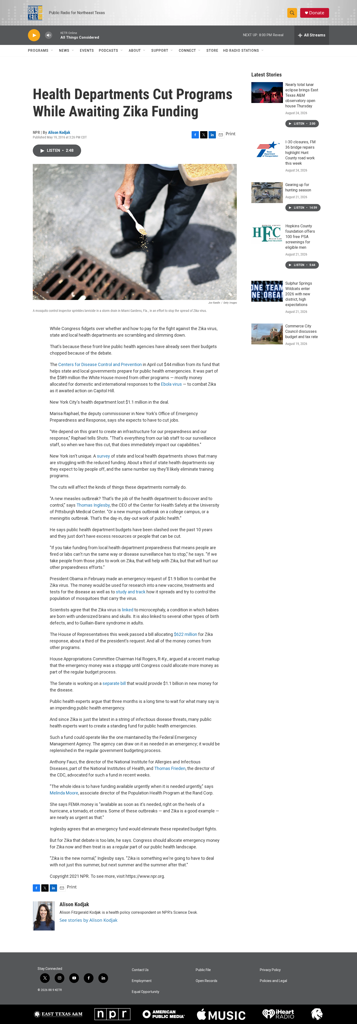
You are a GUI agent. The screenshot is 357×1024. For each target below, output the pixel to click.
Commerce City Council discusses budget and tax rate (301, 331)
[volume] (48, 35)
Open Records (206, 981)
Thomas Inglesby (93, 505)
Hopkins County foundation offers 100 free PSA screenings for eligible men (300, 237)
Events (87, 50)
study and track (130, 591)
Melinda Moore (64, 792)
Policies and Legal (273, 981)
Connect (187, 50)
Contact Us (140, 970)
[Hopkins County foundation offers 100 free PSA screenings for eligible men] (267, 233)
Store (212, 50)
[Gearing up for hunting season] (267, 192)
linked (127, 609)
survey (104, 456)
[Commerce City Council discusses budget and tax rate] (267, 334)
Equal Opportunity (145, 992)
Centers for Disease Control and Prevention (100, 364)
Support (159, 50)
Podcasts (108, 50)
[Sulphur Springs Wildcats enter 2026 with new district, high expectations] (267, 291)
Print (231, 134)
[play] (34, 35)
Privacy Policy (270, 970)
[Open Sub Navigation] (52, 50)
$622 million (185, 634)
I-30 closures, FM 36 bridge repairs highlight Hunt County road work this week (300, 153)
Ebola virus (171, 384)
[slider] (56, 35)
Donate (316, 12)
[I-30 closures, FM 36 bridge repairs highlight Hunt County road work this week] (267, 149)
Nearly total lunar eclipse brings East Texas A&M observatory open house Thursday (301, 95)
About (135, 50)
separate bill (114, 683)
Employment (142, 981)
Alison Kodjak (59, 132)
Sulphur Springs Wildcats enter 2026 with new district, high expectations (298, 294)
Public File (203, 970)
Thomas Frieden (170, 768)
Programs (38, 50)
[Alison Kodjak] (44, 915)
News (64, 50)
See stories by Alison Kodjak (89, 920)
